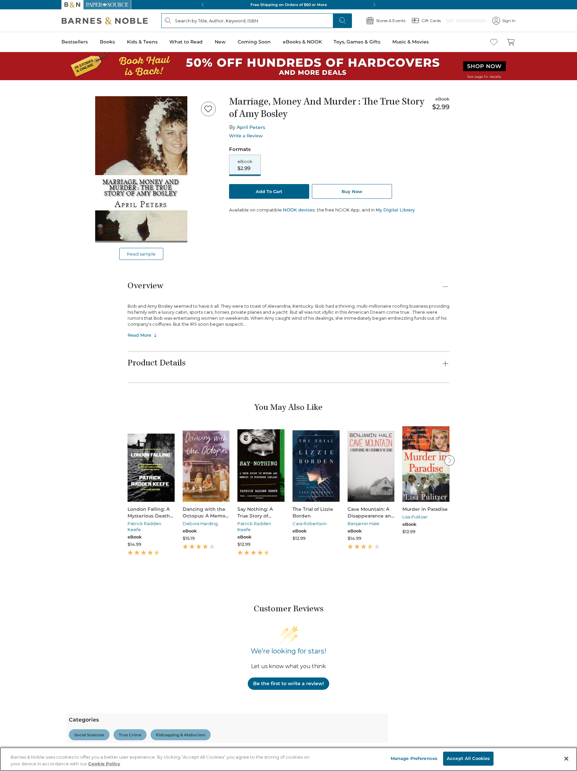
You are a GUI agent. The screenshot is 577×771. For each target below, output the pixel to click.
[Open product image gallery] (141, 169)
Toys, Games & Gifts (357, 42)
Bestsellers (74, 42)
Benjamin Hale (363, 523)
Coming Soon (254, 42)
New (220, 42)
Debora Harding (200, 523)
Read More (139, 335)
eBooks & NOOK (302, 42)
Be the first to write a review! (288, 683)
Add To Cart (269, 192)
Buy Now (352, 192)
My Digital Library (395, 210)
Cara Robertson (310, 523)
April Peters (251, 127)
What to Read (186, 42)
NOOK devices (299, 210)
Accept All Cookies (468, 758)
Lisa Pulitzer (415, 516)
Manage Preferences (414, 758)
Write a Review (246, 135)
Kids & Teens (142, 42)
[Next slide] (449, 460)
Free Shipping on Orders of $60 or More (288, 4)
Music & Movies (410, 42)
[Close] (566, 758)
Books (107, 42)
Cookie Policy (104, 763)
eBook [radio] (244, 165)
